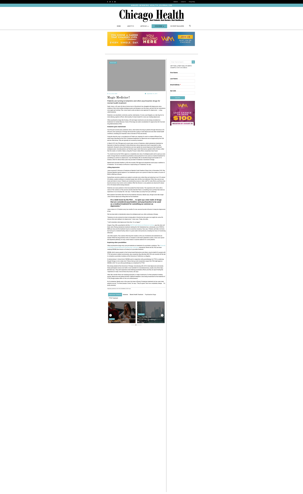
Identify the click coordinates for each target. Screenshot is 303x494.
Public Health (112, 314)
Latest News (141, 316)
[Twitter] (110, 2)
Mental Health (113, 62)
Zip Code (173, 90)
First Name (174, 72)
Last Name (174, 78)
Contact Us (183, 1)
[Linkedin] (115, 2)
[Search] (193, 61)
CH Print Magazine (177, 26)
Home (119, 26)
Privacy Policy (192, 1)
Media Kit (176, 1)
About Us (130, 26)
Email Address (175, 84)
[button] (190, 25)
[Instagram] (112, 2)
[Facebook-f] (108, 2)
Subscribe (158, 26)
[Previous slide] (110, 315)
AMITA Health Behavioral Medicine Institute (142, 225)
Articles (143, 26)
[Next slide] (162, 315)
